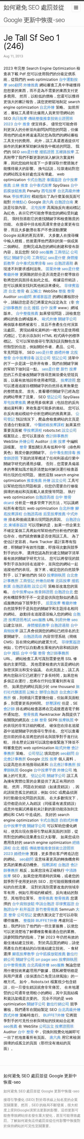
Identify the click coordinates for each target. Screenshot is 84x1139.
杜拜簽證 (27, 909)
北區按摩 (63, 580)
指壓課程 (49, 864)
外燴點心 (19, 202)
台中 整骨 (26, 1031)
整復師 (29, 920)
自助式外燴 (69, 820)
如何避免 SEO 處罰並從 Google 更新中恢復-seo (34, 13)
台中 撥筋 (12, 653)
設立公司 (43, 358)
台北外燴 (47, 107)
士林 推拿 (20, 185)
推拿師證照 (44, 591)
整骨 (23, 447)
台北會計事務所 (62, 764)
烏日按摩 (19, 118)
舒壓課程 (53, 703)
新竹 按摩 (69, 369)
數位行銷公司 (58, 1004)
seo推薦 (10, 1026)
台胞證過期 (63, 263)
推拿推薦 (34, 480)
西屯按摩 (48, 190)
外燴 (46, 480)
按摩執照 (66, 720)
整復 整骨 (67, 291)
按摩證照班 (64, 1026)
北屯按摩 (38, 207)
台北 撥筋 (31, 307)
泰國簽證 (54, 179)
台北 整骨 (16, 291)
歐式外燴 (49, 319)
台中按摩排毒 (23, 358)
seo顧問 (15, 85)
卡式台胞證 (36, 179)
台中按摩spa (22, 591)
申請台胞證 (45, 903)
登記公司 (59, 358)
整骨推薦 (30, 714)
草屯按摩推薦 (15, 402)
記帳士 (36, 291)
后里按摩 (53, 603)
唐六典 (47, 202)
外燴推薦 (30, 85)
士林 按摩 (57, 441)
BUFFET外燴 (46, 920)
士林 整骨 (39, 720)
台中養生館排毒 (62, 452)
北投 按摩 (49, 759)
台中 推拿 (22, 124)
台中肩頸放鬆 (23, 903)
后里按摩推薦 (54, 513)
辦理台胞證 (48, 692)
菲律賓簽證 (71, 642)
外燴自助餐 (45, 580)
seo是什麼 (29, 151)
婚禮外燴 (61, 352)
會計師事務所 (57, 436)
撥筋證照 (46, 151)
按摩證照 (68, 380)
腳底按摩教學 (23, 953)
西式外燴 (11, 1015)
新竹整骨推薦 (47, 909)
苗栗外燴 (53, 268)
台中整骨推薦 (15, 965)
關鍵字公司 (21, 257)
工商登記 (61, 252)
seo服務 (46, 252)
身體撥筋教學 (38, 625)
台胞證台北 (63, 591)
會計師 (9, 708)
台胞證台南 (64, 202)
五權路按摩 (65, 151)
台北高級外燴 (68, 190)
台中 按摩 (49, 307)
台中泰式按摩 (40, 185)
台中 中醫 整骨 (33, 653)
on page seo (47, 959)
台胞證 (63, 864)
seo (50, 263)
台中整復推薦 (27, 313)
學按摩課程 (21, 196)
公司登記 (35, 753)
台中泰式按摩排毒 (31, 263)
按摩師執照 (56, 575)
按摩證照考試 (19, 619)
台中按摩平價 (45, 770)
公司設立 (46, 1026)
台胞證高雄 (44, 497)
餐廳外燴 (11, 274)
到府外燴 (62, 619)
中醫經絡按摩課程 (49, 424)
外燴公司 (26, 441)
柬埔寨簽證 (42, 296)
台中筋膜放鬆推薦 (51, 953)
